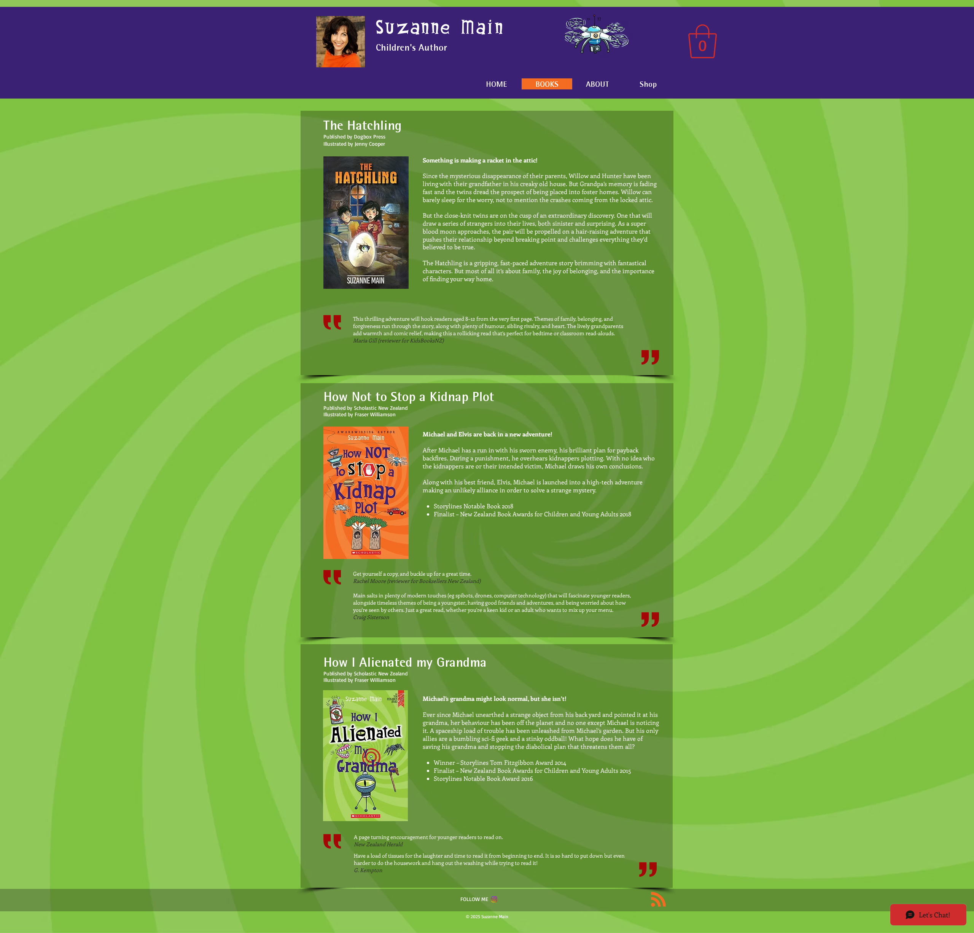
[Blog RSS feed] (658, 900)
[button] (702, 41)
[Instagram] (494, 899)
